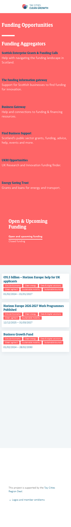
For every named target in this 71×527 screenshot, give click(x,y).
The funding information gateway (24, 80)
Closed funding (17, 241)
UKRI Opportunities (15, 160)
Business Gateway (14, 107)
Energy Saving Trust (15, 183)
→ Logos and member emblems (27, 499)
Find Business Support (16, 133)
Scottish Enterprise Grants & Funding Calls (30, 53)
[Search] (65, 6)
